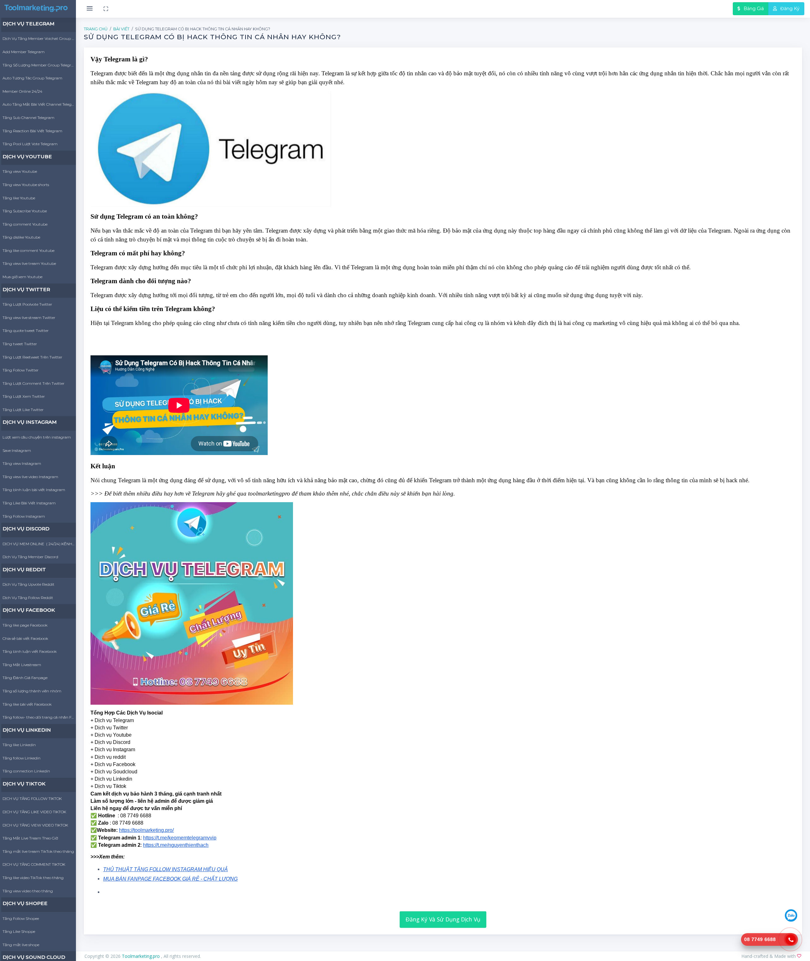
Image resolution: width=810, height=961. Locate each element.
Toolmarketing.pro (141, 956)
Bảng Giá (753, 8)
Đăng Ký (789, 8)
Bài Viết (121, 29)
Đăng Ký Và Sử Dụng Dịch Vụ (443, 919)
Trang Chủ (96, 29)
